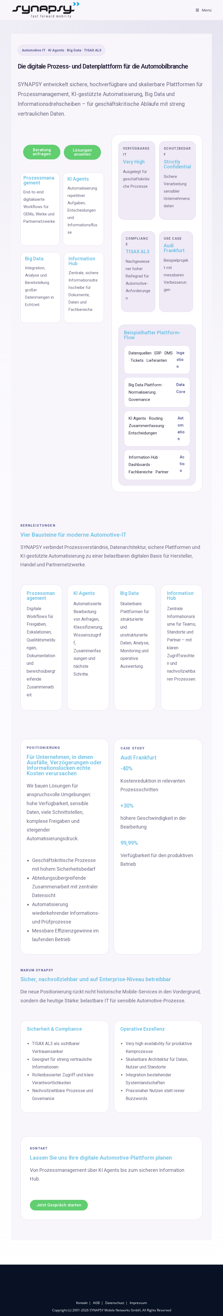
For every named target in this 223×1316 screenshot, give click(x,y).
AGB (96, 1302)
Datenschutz (114, 1302)
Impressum (138, 1302)
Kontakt (82, 1302)
